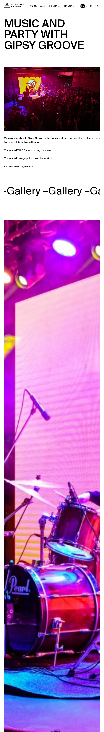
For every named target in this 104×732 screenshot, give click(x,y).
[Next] (96, 513)
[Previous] (8, 513)
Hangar (69, 6)
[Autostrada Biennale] (14, 7)
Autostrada (37, 6)
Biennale (54, 6)
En (82, 6)
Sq (91, 6)
